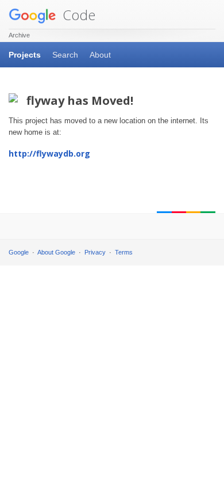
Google (19, 252)
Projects (25, 54)
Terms (124, 252)
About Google (56, 252)
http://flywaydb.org (49, 153)
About (100, 54)
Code (77, 14)
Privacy (95, 252)
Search (65, 54)
